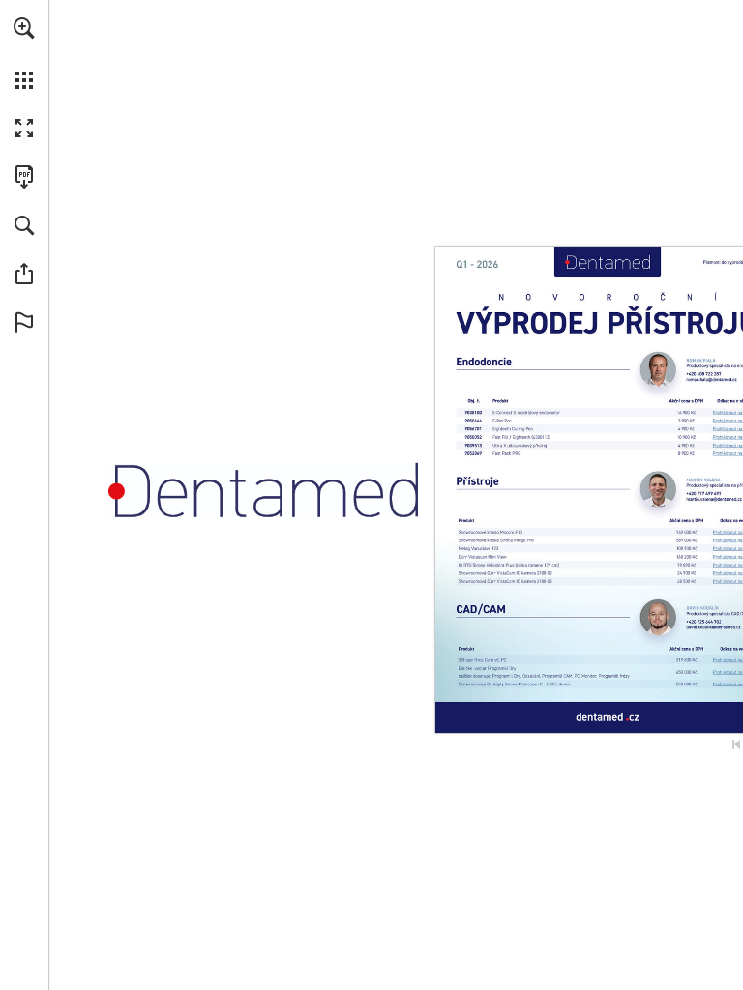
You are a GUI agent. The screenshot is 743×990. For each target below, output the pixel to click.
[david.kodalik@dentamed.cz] (713, 627)
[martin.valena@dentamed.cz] (713, 499)
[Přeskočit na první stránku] (736, 744)
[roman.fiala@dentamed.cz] (711, 379)
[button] (24, 28)
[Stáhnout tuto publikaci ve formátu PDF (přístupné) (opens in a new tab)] (24, 177)
